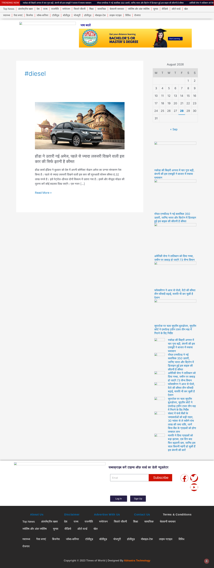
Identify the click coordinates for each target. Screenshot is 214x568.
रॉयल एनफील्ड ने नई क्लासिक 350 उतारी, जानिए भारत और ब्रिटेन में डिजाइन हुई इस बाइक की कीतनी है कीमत (140, 3)
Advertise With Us (107, 514)
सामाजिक (101, 9)
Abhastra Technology (137, 560)
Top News (8, 9)
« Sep (173, 129)
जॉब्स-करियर (42, 15)
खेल (186, 9)
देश (38, 9)
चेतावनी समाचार (117, 9)
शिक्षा (91, 9)
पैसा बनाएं (18, 15)
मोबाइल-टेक (100, 15)
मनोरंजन (66, 9)
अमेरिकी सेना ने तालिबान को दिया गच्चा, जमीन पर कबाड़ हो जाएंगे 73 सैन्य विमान (182, 376)
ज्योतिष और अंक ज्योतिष (138, 9)
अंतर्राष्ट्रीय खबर (25, 9)
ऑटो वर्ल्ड (176, 9)
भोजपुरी (77, 15)
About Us (37, 514)
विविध (127, 15)
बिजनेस (29, 15)
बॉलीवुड (66, 15)
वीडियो (165, 9)
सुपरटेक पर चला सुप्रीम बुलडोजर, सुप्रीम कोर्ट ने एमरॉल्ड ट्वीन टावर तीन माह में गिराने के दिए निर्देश (175, 329)
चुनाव (155, 9)
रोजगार (137, 15)
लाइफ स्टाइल (116, 15)
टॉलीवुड (55, 15)
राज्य (45, 9)
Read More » (43, 192)
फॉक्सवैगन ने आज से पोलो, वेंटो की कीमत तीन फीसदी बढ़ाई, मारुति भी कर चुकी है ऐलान (174, 294)
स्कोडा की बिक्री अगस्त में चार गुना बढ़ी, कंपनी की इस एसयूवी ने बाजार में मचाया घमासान (57, 3)
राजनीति (55, 9)
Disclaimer (72, 514)
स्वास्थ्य (6, 15)
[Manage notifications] (206, 561)
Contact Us (142, 514)
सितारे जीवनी (80, 9)
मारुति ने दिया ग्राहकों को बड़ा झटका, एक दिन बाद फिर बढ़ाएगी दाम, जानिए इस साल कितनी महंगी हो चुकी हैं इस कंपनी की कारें (181, 443)
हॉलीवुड (87, 15)
